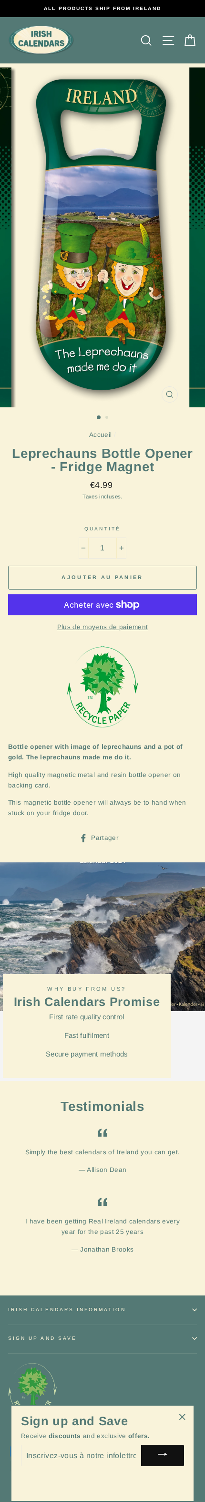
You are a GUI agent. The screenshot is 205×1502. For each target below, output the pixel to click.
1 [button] (99, 417)
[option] (102, 8)
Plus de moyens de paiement (102, 627)
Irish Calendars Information (67, 1309)
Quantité (102, 528)
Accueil (100, 434)
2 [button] (107, 418)
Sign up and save (42, 1338)
